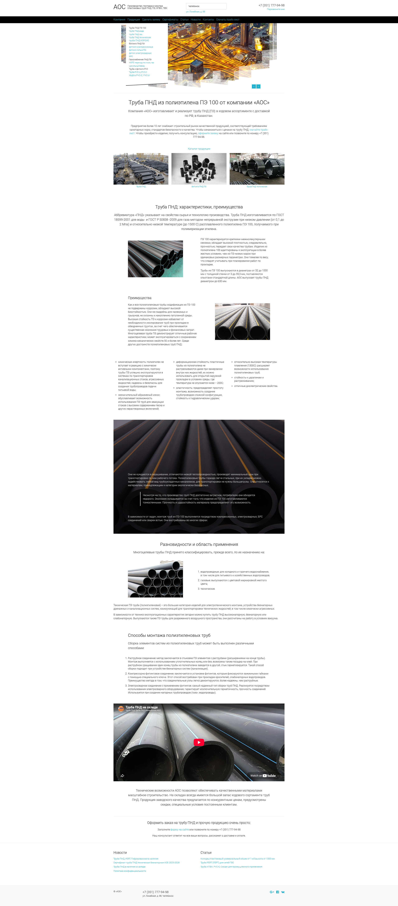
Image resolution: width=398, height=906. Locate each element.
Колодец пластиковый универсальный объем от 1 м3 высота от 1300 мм (238, 858)
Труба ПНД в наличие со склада (129, 866)
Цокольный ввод (136, 66)
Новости (196, 19)
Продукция (133, 19)
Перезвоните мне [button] (276, 9)
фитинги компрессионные (141, 47)
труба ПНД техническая (140, 37)
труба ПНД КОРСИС (139, 40)
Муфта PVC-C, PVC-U (139, 75)
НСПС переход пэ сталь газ (141, 62)
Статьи (184, 19)
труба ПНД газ (135, 34)
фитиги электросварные (140, 53)
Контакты (208, 19)
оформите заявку (208, 133)
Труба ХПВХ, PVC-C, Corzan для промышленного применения (231, 866)
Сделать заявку (151, 19)
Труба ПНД (141, 187)
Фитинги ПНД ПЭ (199, 187)
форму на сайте (180, 829)
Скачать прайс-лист (227, 19)
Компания (119, 19)
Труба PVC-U (135, 72)
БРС (131, 56)
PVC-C (144, 72)
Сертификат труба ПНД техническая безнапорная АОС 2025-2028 (146, 862)
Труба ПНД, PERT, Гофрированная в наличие (135, 858)
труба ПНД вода (136, 31)
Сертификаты (170, 19)
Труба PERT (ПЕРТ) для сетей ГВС (217, 862)
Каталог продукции (199, 148)
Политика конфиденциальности (129, 871)
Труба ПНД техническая (257, 187)
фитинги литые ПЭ (137, 50)
